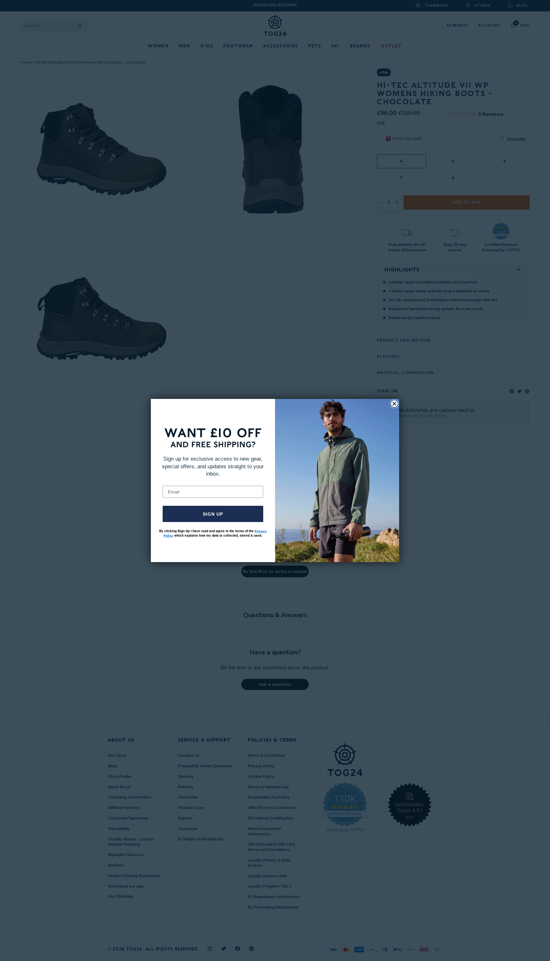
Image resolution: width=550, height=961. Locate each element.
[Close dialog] (394, 403)
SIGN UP (213, 514)
